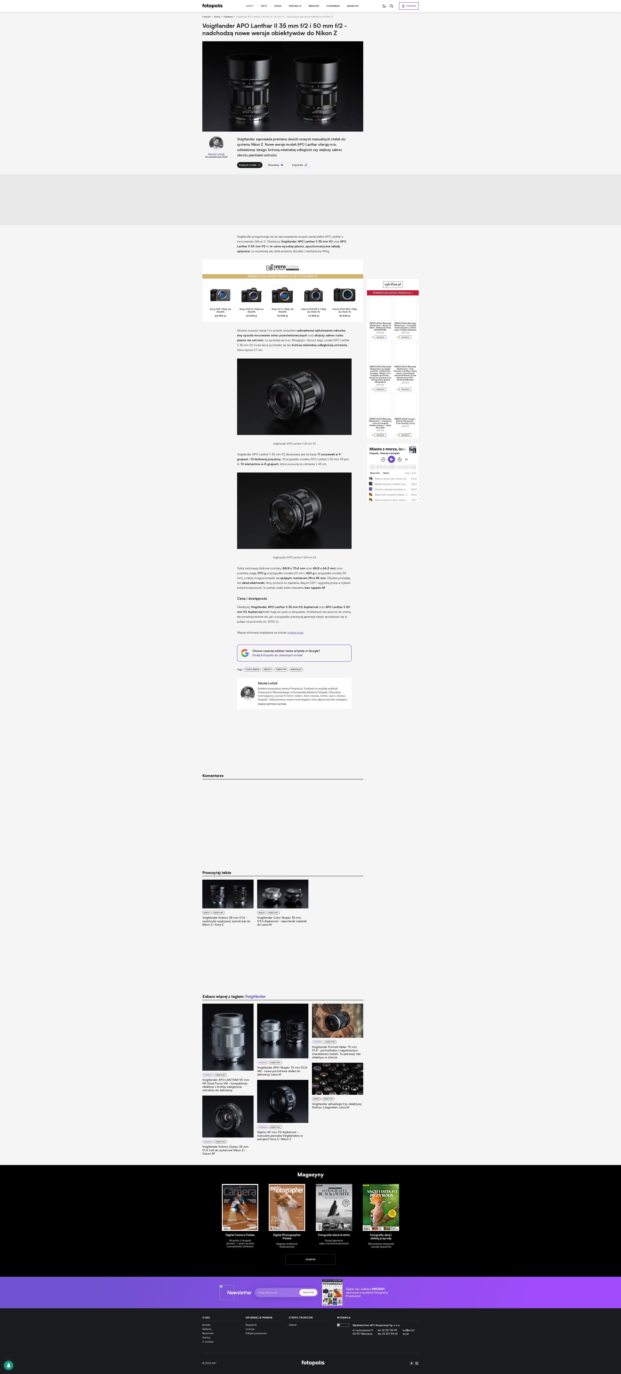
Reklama (206, 1329)
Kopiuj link (297, 165)
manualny (296, 669)
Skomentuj (273, 165)
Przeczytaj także (216, 872)
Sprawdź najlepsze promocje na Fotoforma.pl (283, 276)
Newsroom (208, 1333)
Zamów (310, 1259)
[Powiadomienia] (8, 1365)
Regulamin (251, 1324)
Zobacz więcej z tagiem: (234, 996)
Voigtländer (252, 669)
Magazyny (353, 6)
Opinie (277, 6)
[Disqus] (282, 823)
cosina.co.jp (295, 632)
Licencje (250, 1329)
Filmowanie (333, 6)
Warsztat (314, 6)
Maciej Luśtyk (216, 154)
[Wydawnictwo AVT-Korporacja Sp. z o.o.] (343, 1330)
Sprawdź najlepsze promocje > (393, 292)
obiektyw (281, 669)
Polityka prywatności (256, 1333)
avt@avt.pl (408, 1330)
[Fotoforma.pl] (282, 269)
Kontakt (206, 1324)
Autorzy (206, 1337)
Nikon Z (268, 669)
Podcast (411, 6)
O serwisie (208, 1341)
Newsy (250, 6)
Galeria (293, 1324)
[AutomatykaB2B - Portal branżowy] (313, 1363)
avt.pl (406, 1333)
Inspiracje (295, 6)
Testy (264, 6)
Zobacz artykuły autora (272, 704)
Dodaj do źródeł (247, 165)
